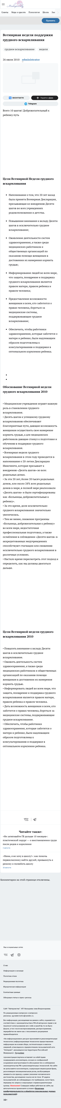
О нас (5, 965)
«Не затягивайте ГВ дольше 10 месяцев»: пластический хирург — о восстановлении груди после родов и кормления (30, 842)
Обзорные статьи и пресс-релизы (17, 997)
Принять (50, 20)
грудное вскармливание (19, 49)
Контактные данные (11, 992)
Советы (4, 12)
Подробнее (19, 1053)
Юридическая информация (14, 987)
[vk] (26, 819)
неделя (43, 49)
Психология (34, 12)
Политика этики (10, 976)
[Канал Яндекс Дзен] (44, 98)
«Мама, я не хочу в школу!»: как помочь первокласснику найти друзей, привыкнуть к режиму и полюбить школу (28, 862)
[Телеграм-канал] (30, 104)
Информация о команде (13, 971)
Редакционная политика (13, 981)
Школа (46, 12)
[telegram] (36, 819)
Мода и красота (18, 12)
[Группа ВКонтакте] (16, 98)
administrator (31, 59)
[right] (58, 12)
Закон (54, 12)
